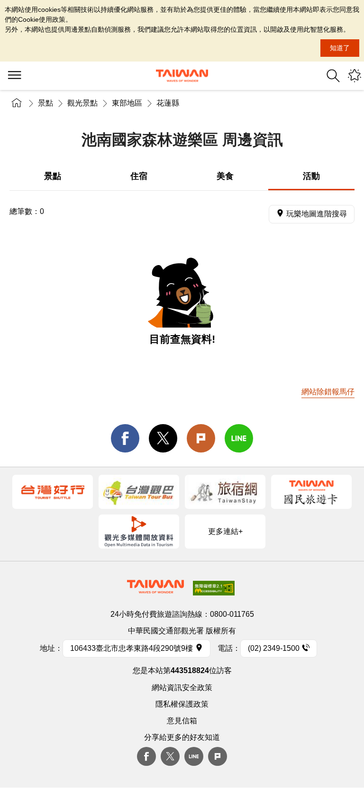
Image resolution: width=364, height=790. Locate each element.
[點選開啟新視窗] (52, 491)
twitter (163, 438)
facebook (125, 438)
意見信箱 (182, 721)
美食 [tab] (225, 176)
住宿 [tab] (138, 176)
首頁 (16, 103)
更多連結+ (225, 531)
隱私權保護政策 (182, 704)
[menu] (14, 76)
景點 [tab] (52, 176)
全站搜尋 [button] (333, 75)
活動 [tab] (311, 176)
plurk (217, 756)
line (239, 438)
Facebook (146, 756)
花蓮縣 (167, 103)
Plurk (201, 438)
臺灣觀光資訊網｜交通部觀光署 (182, 75)
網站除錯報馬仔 (328, 392)
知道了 (340, 48)
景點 (45, 103)
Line (193, 756)
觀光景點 (82, 103)
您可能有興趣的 (354, 75)
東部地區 (127, 103)
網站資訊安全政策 (182, 687)
